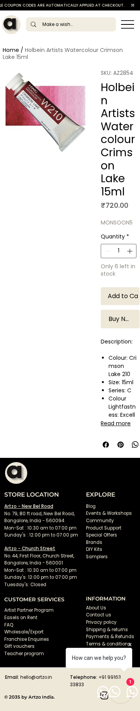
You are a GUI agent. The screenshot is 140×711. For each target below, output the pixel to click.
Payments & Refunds (110, 636)
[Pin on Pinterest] (120, 444)
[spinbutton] (119, 251)
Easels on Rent (20, 617)
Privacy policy (101, 622)
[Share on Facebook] (105, 444)
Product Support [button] (103, 528)
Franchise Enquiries (26, 639)
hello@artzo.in (36, 677)
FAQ (8, 625)
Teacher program (24, 654)
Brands (94, 542)
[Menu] (128, 24)
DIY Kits (94, 549)
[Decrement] (107, 251)
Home (11, 50)
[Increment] (130, 251)
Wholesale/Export (24, 632)
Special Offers (101, 535)
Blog (91, 506)
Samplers (97, 557)
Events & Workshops (109, 513)
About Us (96, 608)
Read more (116, 423)
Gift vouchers (19, 646)
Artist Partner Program (29, 610)
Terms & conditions (109, 644)
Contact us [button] (98, 615)
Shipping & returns (107, 629)
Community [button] (100, 521)
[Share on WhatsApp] (135, 444)
